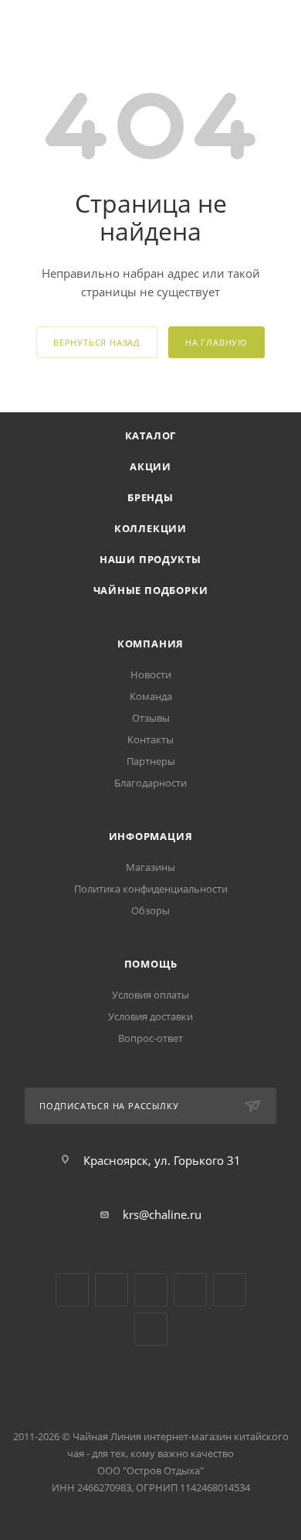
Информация (151, 836)
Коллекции (150, 528)
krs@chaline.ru (162, 1214)
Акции (150, 466)
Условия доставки (150, 1016)
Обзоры (150, 910)
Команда (151, 696)
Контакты (150, 739)
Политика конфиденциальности (151, 889)
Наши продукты (150, 559)
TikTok (229, 1289)
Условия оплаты (150, 995)
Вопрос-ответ (150, 1038)
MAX (150, 1329)
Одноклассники (150, 1289)
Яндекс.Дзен (190, 1289)
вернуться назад (96, 342)
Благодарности (150, 783)
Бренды (150, 497)
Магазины (150, 867)
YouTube (111, 1289)
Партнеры (151, 761)
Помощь (151, 964)
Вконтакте (72, 1289)
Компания (150, 643)
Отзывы (151, 718)
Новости (150, 674)
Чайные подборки (150, 590)
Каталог (151, 435)
